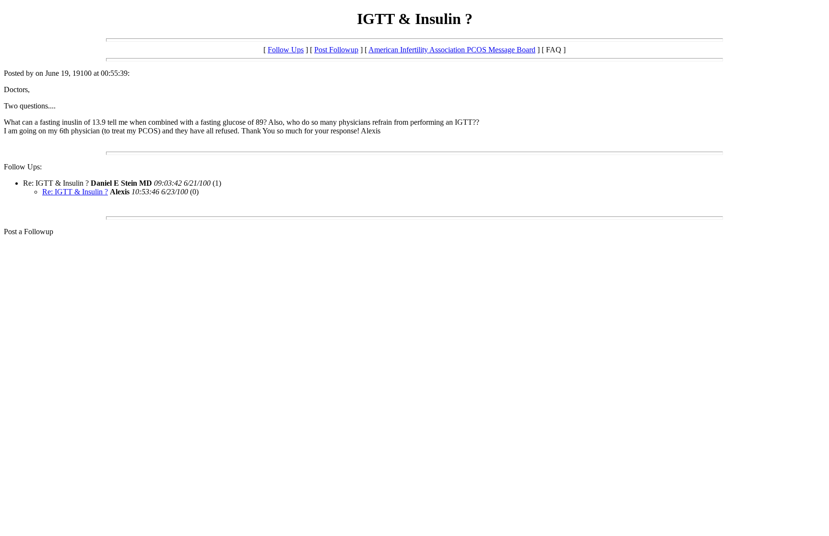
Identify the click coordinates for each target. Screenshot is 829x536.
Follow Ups (286, 50)
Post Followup (336, 50)
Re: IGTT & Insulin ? (75, 192)
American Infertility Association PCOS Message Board (451, 50)
